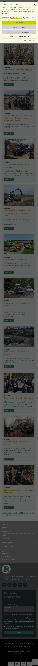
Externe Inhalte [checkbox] (30, 17)
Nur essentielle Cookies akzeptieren (19, 32)
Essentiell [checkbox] (6, 17)
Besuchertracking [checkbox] (17, 17)
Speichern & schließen (19, 27)
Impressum (33, 40)
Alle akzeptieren (19, 22)
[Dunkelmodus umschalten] (35, 5)
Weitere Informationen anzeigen (18, 36)
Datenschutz (25, 40)
